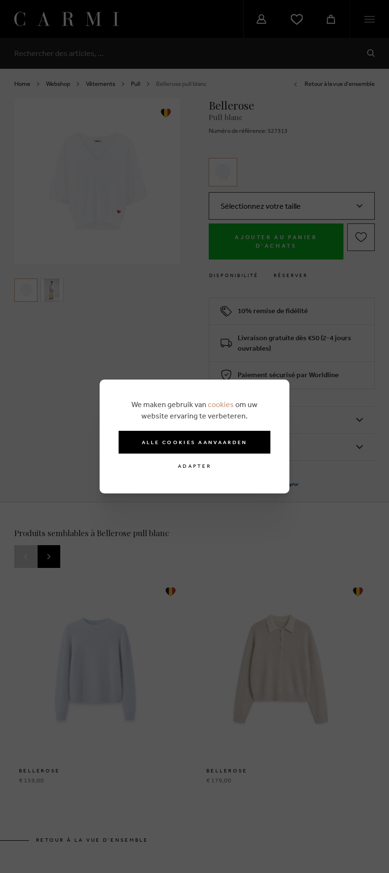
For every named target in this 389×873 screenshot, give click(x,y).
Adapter (194, 466)
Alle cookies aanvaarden (195, 442)
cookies (221, 404)
